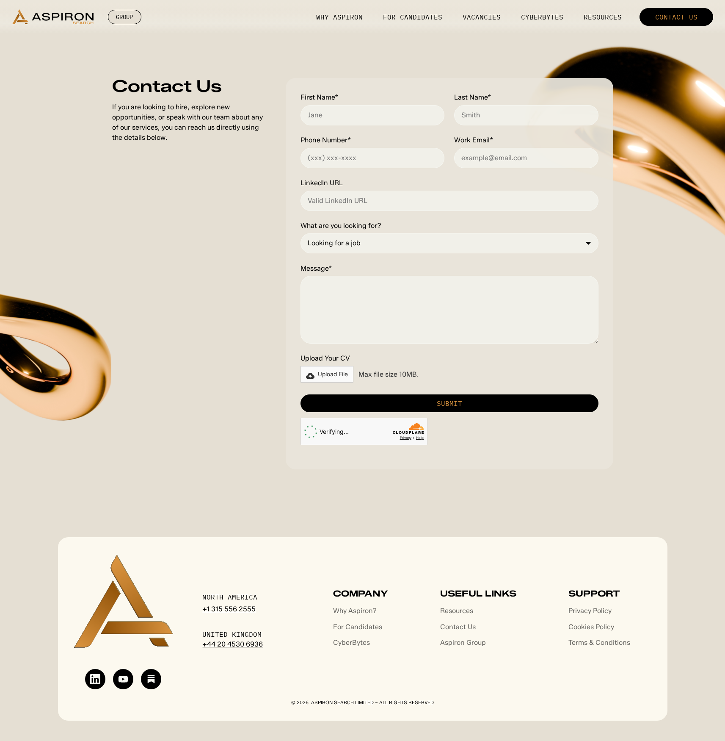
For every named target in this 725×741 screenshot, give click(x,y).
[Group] (124, 17)
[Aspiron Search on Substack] (151, 679)
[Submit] (449, 403)
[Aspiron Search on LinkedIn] (95, 679)
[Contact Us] (676, 16)
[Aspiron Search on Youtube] (123, 679)
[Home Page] (53, 16)
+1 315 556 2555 (229, 609)
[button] (326, 374)
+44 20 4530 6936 (232, 644)
